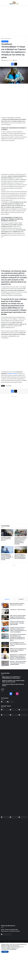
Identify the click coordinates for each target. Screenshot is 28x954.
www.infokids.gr (8, 385)
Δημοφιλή (21, 599)
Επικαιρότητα (8, 38)
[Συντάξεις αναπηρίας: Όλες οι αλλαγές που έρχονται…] (7, 532)
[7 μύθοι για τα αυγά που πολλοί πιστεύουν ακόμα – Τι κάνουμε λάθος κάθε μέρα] (5, 623)
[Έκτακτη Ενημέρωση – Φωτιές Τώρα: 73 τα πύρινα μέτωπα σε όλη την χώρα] (5, 644)
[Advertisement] (14, 21)
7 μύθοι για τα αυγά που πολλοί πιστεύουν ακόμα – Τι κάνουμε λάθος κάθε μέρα (17, 623)
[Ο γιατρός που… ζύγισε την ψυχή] (5, 611)
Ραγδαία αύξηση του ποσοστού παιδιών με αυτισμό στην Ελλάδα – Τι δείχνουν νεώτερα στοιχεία (7, 557)
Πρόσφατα (7, 599)
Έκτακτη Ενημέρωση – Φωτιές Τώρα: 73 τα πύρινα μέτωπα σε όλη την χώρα (18, 644)
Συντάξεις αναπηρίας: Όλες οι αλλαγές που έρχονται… (6, 539)
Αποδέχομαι (5, 951)
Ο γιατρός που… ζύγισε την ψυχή (17, 609)
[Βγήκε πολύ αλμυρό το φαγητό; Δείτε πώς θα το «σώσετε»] (5, 605)
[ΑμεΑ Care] (14, 3)
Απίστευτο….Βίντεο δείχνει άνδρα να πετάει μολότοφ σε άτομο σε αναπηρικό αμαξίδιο (18, 663)
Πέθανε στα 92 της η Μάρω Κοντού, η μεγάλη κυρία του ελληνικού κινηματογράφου (18, 650)
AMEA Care (5, 60)
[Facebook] (12, 64)
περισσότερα (13, 949)
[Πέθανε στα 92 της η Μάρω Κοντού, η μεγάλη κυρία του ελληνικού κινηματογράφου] (5, 650)
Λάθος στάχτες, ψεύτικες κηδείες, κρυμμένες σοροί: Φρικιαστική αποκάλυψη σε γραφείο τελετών (18, 617)
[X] (15, 64)
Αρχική (3, 38)
